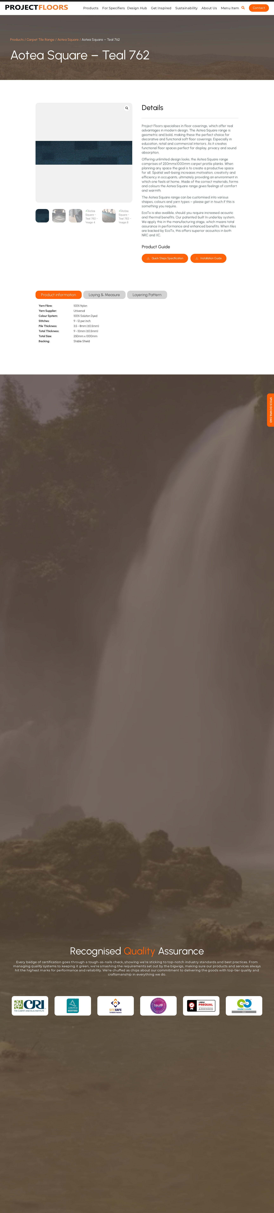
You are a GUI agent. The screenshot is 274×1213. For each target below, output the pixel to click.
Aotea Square (68, 39)
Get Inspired (161, 8)
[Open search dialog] (243, 8)
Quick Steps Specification (167, 258)
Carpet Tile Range (41, 39)
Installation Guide (211, 258)
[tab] (59, 295)
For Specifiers (113, 8)
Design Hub (137, 8)
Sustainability (186, 8)
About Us (209, 8)
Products (90, 8)
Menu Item (230, 8)
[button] (127, 108)
